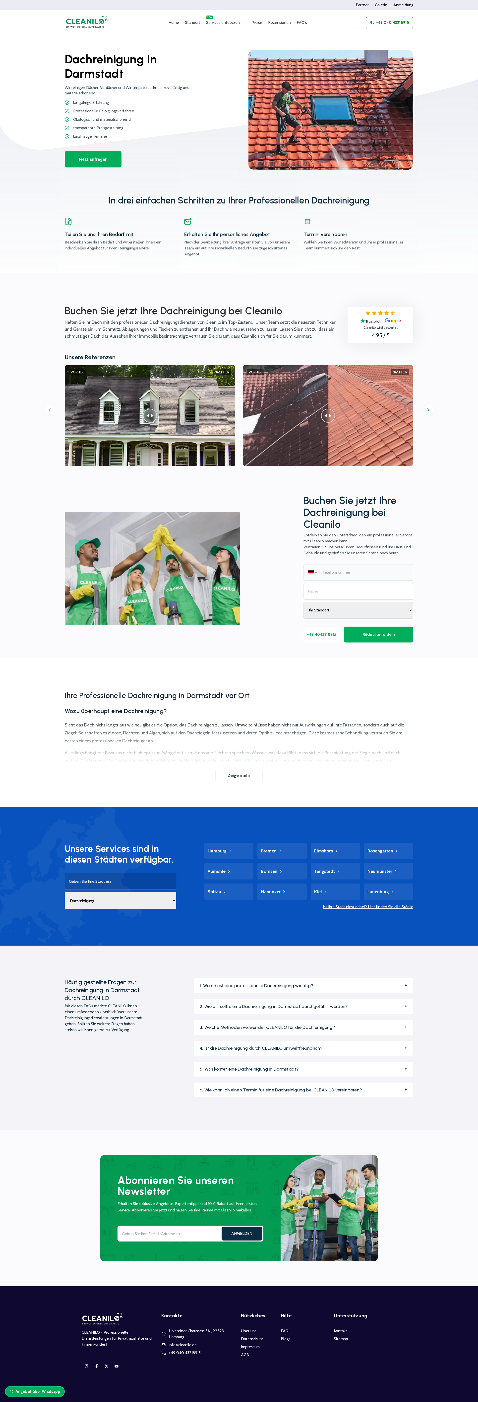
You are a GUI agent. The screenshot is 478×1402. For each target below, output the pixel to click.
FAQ (285, 1330)
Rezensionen (279, 22)
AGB (245, 1354)
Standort (192, 22)
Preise (256, 22)
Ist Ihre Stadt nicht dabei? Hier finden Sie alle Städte (368, 906)
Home (174, 22)
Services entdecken (223, 22)
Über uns (248, 1330)
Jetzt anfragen (93, 159)
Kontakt (340, 1330)
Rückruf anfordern (378, 634)
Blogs (285, 1338)
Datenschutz (252, 1338)
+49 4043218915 (321, 634)
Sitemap (341, 1338)
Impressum (250, 1346)
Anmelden (241, 1233)
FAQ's (302, 22)
